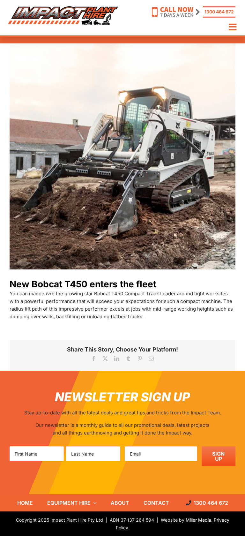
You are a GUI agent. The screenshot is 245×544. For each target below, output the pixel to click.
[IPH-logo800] (63, 9)
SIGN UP (218, 456)
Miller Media (198, 520)
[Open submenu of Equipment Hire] (93, 503)
